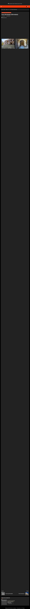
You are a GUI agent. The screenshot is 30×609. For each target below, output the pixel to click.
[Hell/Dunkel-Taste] (27, 6)
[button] (1, 6)
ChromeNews (18, 608)
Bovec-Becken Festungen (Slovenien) (6, 12)
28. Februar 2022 (10, 603)
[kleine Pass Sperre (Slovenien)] (4, 602)
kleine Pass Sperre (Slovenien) (10, 602)
